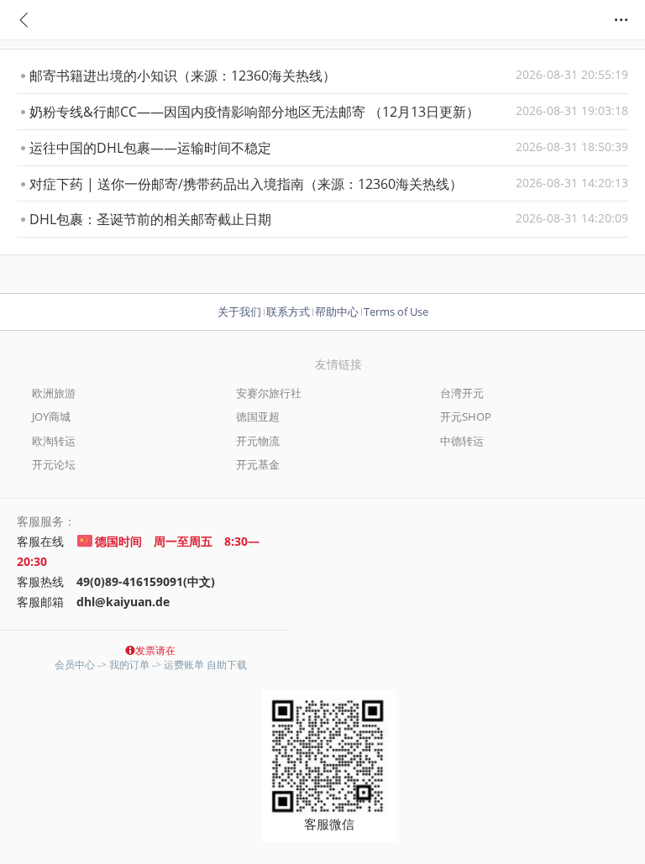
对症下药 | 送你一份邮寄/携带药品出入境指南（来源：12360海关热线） (328, 184)
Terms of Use (396, 311)
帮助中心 (337, 311)
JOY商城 (51, 416)
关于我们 (239, 311)
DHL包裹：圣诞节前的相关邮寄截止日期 (328, 219)
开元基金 (258, 464)
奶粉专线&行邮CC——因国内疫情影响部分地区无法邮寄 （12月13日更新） (328, 111)
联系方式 (288, 311)
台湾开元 (462, 393)
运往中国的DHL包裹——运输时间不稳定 (328, 148)
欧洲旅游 (54, 393)
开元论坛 (54, 464)
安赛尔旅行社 (269, 393)
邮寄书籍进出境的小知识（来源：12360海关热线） (328, 75)
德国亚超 (258, 416)
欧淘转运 (54, 440)
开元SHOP (465, 416)
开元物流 (258, 440)
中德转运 (462, 440)
